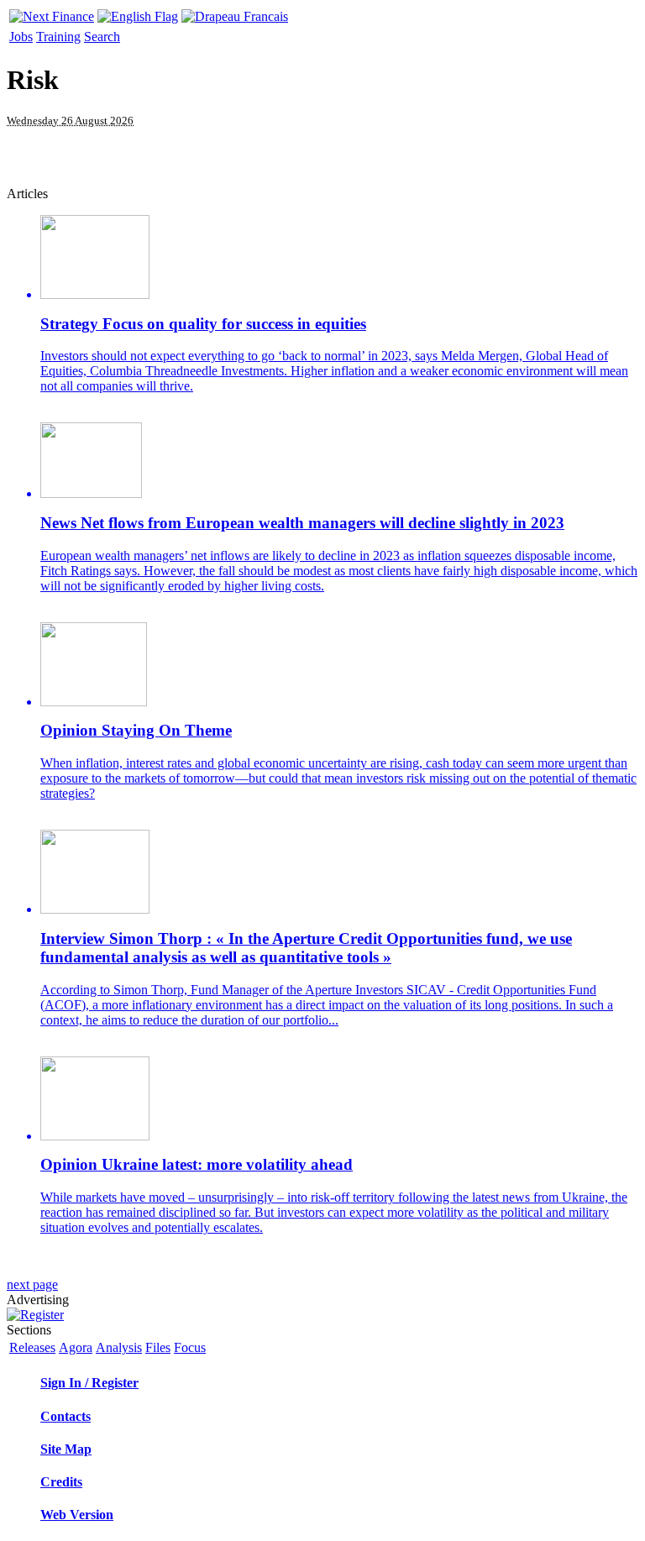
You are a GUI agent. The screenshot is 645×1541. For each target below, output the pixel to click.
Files (157, 1347)
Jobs (21, 36)
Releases (32, 1347)
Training (58, 36)
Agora (75, 1347)
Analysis (119, 1347)
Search (102, 36)
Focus (190, 1347)
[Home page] (51, 12)
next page (32, 1284)
